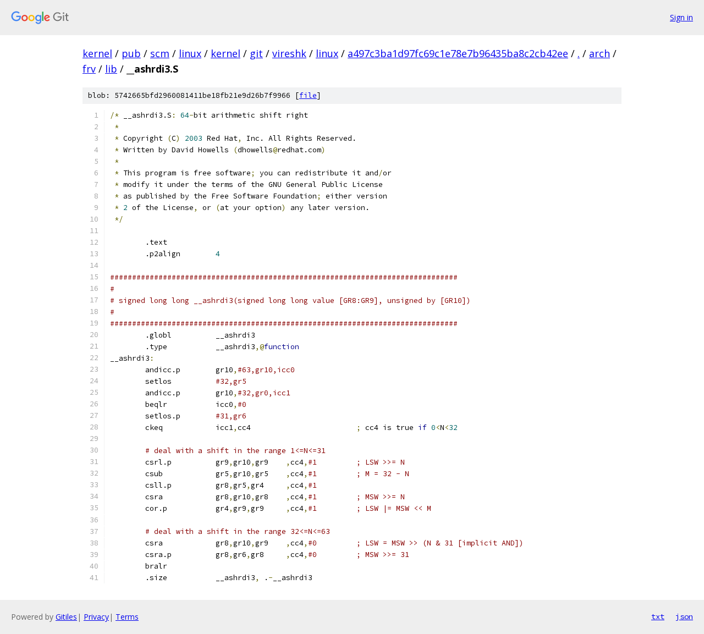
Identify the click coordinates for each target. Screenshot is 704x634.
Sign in (681, 17)
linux (190, 53)
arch (599, 53)
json (684, 616)
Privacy (96, 616)
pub (131, 53)
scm (159, 53)
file (308, 95)
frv (89, 68)
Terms (127, 616)
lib (111, 68)
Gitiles (66, 616)
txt (657, 616)
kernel (97, 53)
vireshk (289, 53)
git (256, 53)
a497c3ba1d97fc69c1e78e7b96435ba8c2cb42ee (458, 53)
